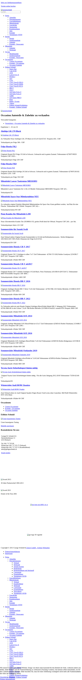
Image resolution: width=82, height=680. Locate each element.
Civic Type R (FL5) (16, 86)
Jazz (10, 78)
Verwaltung (17, 591)
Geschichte (13, 25)
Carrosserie (17, 572)
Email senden (5, 453)
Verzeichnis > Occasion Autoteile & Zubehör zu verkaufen (25, 123)
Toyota (7, 52)
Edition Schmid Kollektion (18, 105)
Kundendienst (18, 584)
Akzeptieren (4, 677)
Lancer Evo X (14, 75)
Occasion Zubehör (15, 65)
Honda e (12, 77)
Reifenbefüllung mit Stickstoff (24, 570)
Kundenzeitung (14, 29)
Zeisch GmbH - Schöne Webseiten (38, 548)
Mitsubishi (8, 46)
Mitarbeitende (14, 23)
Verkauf (16, 563)
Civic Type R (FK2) (16, 82)
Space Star (13, 69)
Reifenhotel (17, 568)
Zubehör (12, 42)
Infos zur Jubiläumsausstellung (11, 2)
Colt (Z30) (13, 71)
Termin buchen (19, 567)
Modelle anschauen (7, 426)
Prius (11, 99)
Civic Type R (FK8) (16, 84)
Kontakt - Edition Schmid (18, 107)
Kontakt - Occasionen (16, 63)
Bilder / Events (14, 101)
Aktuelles (12, 17)
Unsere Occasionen (16, 61)
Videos (11, 103)
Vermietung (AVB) (15, 35)
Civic (11, 80)
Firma (7, 16)
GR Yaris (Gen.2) (15, 94)
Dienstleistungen (15, 19)
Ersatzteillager (18, 574)
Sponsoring (13, 27)
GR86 (11, 96)
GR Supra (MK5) (15, 98)
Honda (7, 37)
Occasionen (9, 59)
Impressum (8, 553)
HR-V (11, 88)
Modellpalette (14, 54)
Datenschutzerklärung (12, 551)
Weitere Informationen (7, 679)
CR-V (11, 90)
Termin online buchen (8, 6)
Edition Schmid (10, 67)
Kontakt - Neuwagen (16, 44)
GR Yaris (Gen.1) (15, 92)
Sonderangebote (14, 40)
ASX (11, 73)
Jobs (10, 31)
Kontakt (12, 33)
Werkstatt (12, 50)
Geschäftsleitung (15, 21)
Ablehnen (12, 677)
